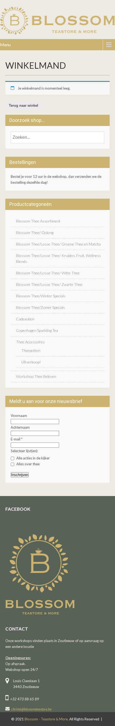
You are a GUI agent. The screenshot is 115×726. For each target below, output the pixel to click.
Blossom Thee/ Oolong (34, 232)
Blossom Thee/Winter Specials (41, 296)
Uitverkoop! (31, 362)
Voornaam (19, 415)
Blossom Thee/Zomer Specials (40, 307)
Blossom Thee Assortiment (38, 221)
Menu (5, 44)
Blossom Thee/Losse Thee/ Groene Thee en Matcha (58, 244)
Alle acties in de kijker (33, 458)
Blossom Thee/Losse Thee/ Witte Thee (48, 273)
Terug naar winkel (23, 105)
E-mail (16, 439)
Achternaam (20, 427)
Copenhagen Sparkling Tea (37, 330)
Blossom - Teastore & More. (47, 719)
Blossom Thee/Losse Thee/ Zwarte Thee (49, 284)
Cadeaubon (25, 319)
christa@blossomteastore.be (31, 709)
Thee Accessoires (30, 342)
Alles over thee (28, 464)
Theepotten (30, 350)
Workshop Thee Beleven (36, 376)
